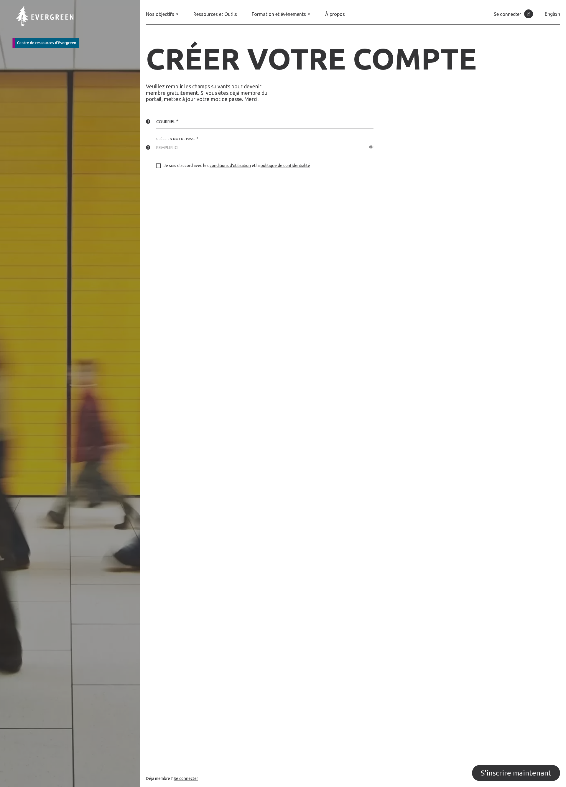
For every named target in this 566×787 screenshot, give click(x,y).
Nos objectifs (160, 14)
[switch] (371, 147)
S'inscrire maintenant (516, 773)
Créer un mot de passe (175, 138)
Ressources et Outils (215, 14)
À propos (335, 14)
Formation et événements (279, 14)
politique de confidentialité (285, 165)
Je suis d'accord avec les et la (237, 165)
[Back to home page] (50, 27)
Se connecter (186, 778)
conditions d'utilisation (230, 165)
